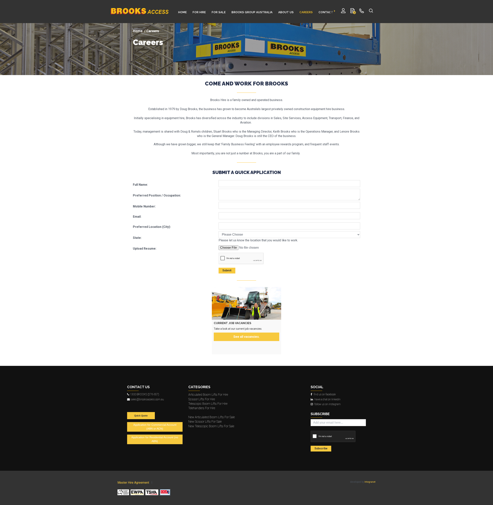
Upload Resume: (144, 248)
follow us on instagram (327, 404)
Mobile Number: (144, 206)
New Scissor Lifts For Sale (205, 421)
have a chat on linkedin (327, 399)
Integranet (370, 482)
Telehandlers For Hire (201, 408)
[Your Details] (343, 11)
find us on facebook (325, 394)
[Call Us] (361, 11)
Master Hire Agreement (133, 482)
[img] (246, 49)
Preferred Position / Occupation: (157, 195)
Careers (148, 42)
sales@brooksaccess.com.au (147, 399)
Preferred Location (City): (152, 227)
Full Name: (140, 184)
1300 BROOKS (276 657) (144, 394)
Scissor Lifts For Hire (201, 399)
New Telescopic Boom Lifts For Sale (211, 426)
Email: (137, 216)
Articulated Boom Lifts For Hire (208, 394)
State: (137, 238)
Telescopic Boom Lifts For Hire (207, 404)
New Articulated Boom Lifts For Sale (211, 417)
